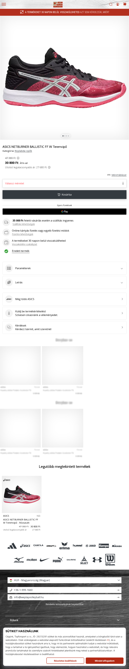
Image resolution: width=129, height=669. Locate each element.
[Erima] (64, 545)
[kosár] (124, 4)
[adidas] (12, 545)
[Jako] (90, 545)
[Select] (84, 559)
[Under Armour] (97, 559)
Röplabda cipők (23, 150)
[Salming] (71, 559)
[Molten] (31, 559)
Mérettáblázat (119, 174)
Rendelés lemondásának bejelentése (65, 604)
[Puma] (57, 559)
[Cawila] (38, 545)
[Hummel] (77, 545)
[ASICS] (25, 545)
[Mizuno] (18, 559)
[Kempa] (103, 545)
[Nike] (44, 559)
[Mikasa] (116, 545)
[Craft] (51, 545)
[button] (64, 268)
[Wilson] (110, 559)
